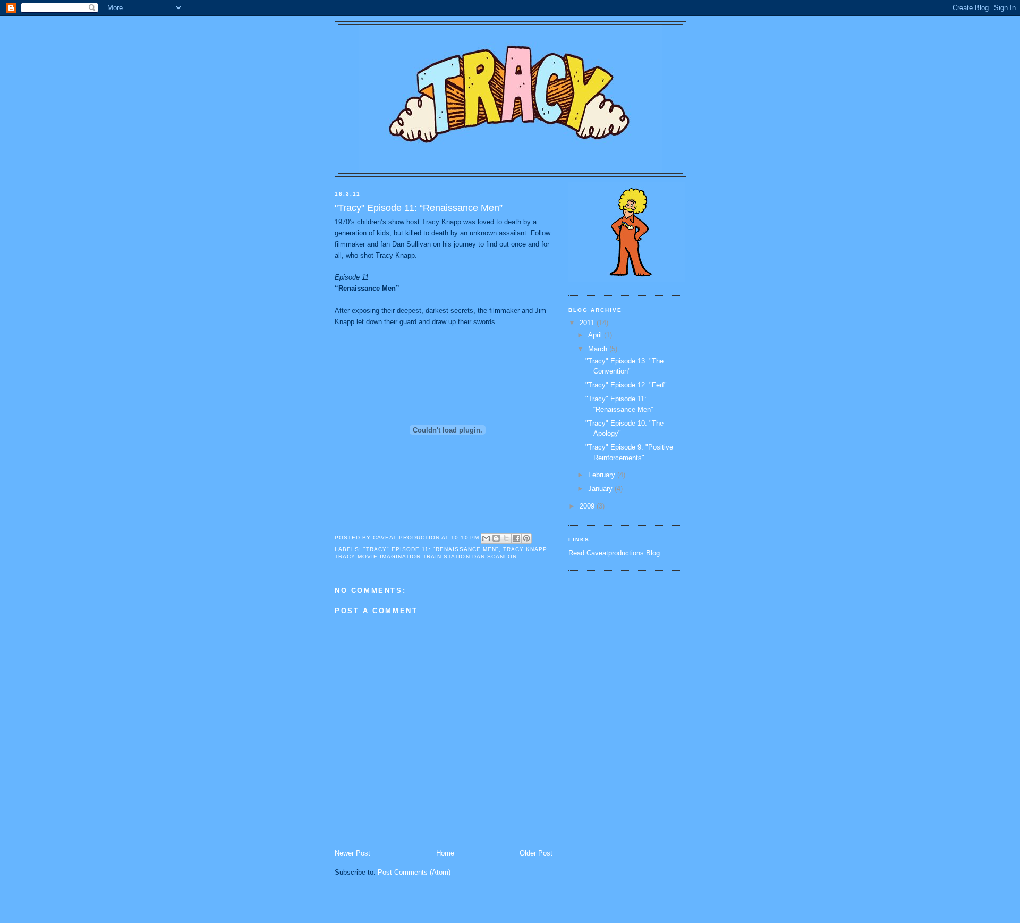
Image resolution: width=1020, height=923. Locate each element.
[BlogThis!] (496, 538)
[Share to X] (506, 538)
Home (445, 853)
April (596, 335)
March (598, 349)
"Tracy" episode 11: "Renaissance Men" (431, 549)
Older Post (536, 853)
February (602, 475)
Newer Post (352, 853)
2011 (588, 323)
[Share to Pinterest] (526, 538)
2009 (588, 506)
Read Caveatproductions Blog (614, 553)
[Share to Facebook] (516, 538)
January (601, 489)
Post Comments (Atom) (414, 872)
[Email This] (486, 538)
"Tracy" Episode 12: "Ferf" (626, 385)
